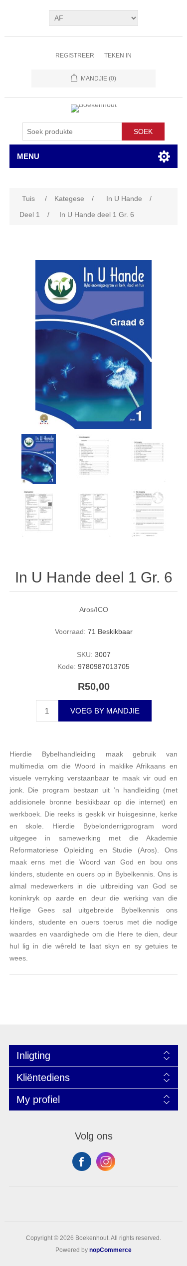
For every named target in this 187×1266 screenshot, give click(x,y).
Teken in (118, 55)
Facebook (81, 1161)
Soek (143, 132)
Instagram (105, 1161)
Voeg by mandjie (105, 710)
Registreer (74, 55)
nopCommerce (110, 1250)
